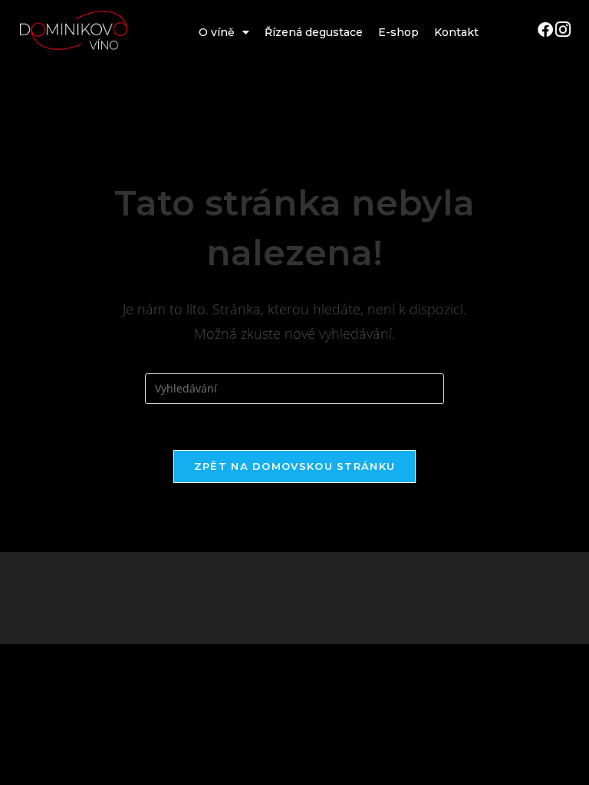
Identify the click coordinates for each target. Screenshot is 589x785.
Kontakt (456, 32)
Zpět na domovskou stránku (295, 466)
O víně (217, 32)
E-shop (398, 32)
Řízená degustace (314, 32)
